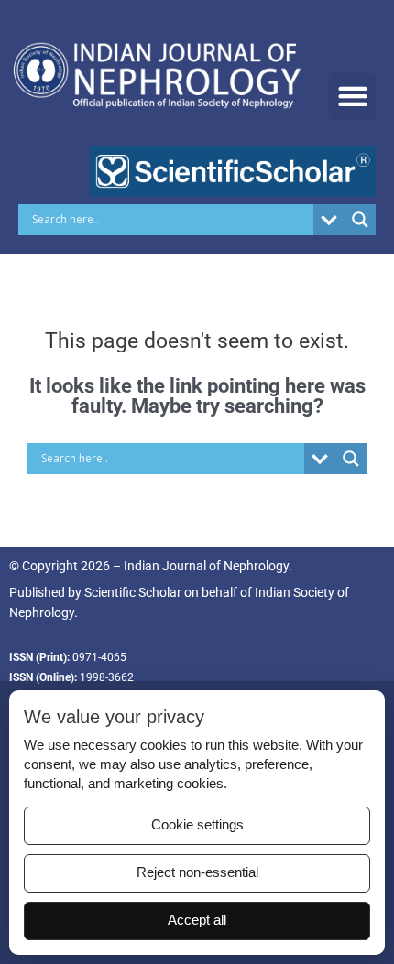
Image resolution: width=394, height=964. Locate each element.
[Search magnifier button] (360, 219)
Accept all (197, 920)
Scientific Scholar (132, 592)
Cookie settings (197, 825)
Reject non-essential (197, 872)
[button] (352, 96)
